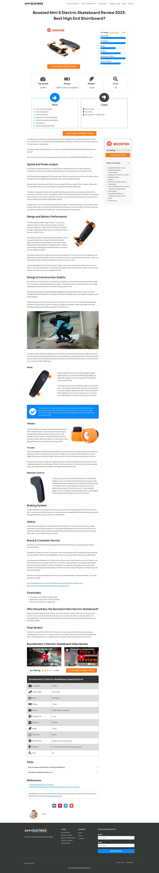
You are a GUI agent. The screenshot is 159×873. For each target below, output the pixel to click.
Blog (118, 4)
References (113, 201)
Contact (131, 4)
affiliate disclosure (52, 796)
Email (100, 842)
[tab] (63, 767)
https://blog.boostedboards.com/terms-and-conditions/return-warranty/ (55, 787)
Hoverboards (65, 843)
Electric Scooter (66, 835)
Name (100, 835)
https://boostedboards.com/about (42, 785)
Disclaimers (130, 862)
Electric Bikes (65, 832)
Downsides (112, 184)
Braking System (114, 177)
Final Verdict (113, 191)
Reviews (112, 4)
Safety (111, 180)
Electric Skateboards (68, 838)
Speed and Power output (117, 168)
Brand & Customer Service (117, 182)
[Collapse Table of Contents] (129, 163)
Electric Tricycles (67, 840)
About (124, 4)
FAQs (110, 198)
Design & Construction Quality (119, 175)
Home (80, 833)
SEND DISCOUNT (116, 851)
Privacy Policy (120, 862)
